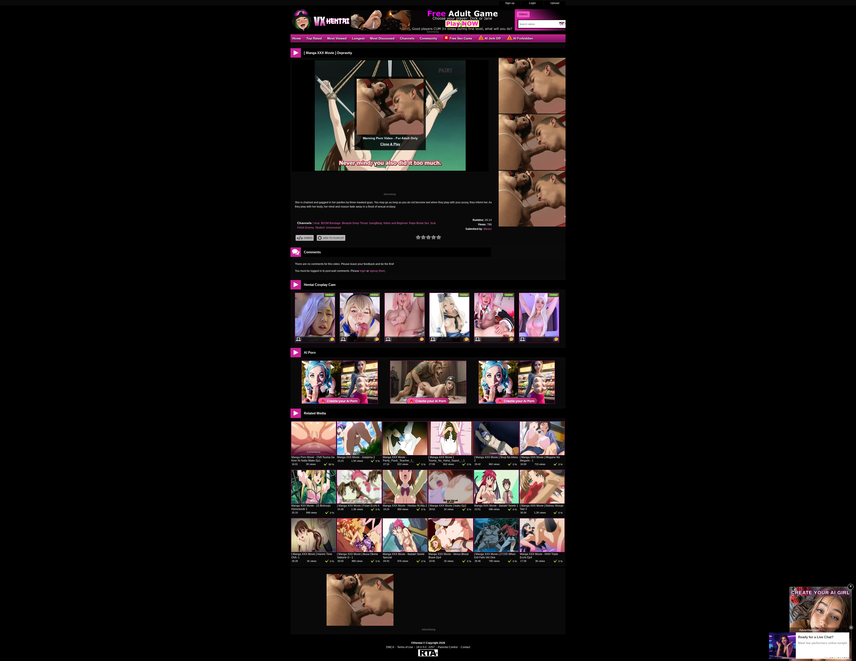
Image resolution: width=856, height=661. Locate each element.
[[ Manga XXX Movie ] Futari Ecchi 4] (359, 502)
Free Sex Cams (461, 38)
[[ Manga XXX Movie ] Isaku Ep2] (450, 502)
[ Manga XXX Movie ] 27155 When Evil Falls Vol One (495, 556)
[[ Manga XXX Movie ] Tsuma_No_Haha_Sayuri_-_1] (450, 454)
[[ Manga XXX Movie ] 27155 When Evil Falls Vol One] (496, 551)
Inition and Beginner (395, 223)
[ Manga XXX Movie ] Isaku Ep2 (447, 505)
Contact (465, 647)
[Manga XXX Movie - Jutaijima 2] (359, 454)
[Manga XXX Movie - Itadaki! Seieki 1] (496, 502)
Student (320, 227)
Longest (358, 38)
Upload (554, 3)
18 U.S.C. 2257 (425, 647)
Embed (308, 238)
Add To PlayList (333, 238)
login (363, 270)
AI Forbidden (523, 38)
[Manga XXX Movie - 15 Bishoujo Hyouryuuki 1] (313, 502)
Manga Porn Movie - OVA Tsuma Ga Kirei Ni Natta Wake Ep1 (313, 459)
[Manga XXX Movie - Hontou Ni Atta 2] (405, 502)
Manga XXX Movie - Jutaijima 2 (356, 457)
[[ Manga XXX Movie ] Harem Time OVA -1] (313, 551)
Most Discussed (382, 38)
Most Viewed (337, 38)
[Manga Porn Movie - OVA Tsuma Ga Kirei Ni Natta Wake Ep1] (313, 454)
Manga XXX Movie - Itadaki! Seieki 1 (496, 505)
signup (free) (377, 270)
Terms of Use (405, 647)
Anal (317, 223)
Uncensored (333, 227)
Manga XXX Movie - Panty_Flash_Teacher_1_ (398, 459)
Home (296, 38)
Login (532, 3)
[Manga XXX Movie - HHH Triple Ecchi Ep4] (542, 551)
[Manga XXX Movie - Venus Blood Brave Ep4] (450, 551)
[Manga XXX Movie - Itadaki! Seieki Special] (405, 551)
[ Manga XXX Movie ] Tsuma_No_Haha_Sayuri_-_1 (446, 459)
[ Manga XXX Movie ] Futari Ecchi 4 (358, 505)
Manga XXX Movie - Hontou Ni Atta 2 (405, 505)
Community (428, 38)
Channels (407, 38)
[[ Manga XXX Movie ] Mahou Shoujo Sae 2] (542, 502)
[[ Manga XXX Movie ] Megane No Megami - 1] (542, 454)
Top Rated (314, 38)
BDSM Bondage (331, 223)
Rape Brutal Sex (419, 223)
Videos (523, 14)
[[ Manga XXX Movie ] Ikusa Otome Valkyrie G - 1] (359, 551)
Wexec (488, 229)
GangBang (375, 223)
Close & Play (390, 144)
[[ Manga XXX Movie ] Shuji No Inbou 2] (496, 454)
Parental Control (448, 647)
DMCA (390, 647)
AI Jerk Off (493, 38)
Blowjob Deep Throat (355, 223)
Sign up (509, 3)
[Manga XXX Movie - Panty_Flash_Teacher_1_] (405, 454)
